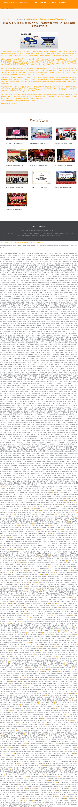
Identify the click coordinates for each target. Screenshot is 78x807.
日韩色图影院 (19, 615)
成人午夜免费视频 (28, 274)
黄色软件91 (69, 339)
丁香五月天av (39, 430)
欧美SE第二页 (21, 393)
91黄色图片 (24, 506)
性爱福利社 (65, 525)
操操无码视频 (40, 387)
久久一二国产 (66, 599)
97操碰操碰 (16, 664)
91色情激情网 (74, 282)
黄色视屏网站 (38, 341)
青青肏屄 (45, 633)
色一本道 (24, 590)
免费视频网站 (43, 420)
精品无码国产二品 (27, 426)
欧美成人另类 (22, 549)
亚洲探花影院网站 (65, 601)
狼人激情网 (48, 432)
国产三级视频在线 (25, 444)
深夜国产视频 (47, 440)
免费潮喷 (12, 304)
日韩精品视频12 (21, 496)
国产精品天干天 (47, 274)
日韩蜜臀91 (11, 640)
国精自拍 (23, 633)
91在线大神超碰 (70, 617)
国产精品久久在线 (38, 523)
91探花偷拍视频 (23, 489)
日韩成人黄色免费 (46, 658)
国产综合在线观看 (27, 255)
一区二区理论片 (59, 545)
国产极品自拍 (9, 426)
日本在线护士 (38, 333)
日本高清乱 (11, 500)
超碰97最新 (22, 510)
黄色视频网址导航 (46, 339)
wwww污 (44, 514)
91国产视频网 (72, 370)
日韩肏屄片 (39, 666)
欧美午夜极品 (55, 269)
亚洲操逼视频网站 (71, 634)
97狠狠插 (68, 399)
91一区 (45, 415)
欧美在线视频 (63, 335)
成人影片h (18, 323)
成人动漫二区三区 (42, 385)
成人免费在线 (15, 343)
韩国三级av (15, 564)
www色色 (32, 619)
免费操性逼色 (16, 520)
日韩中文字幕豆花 (34, 568)
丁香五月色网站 (41, 257)
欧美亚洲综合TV (20, 658)
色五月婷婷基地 (70, 652)
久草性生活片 (29, 494)
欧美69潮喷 (44, 284)
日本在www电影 (53, 642)
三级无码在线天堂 (41, 391)
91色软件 (54, 553)
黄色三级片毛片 (24, 329)
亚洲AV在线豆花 (51, 422)
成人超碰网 (56, 634)
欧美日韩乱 (56, 370)
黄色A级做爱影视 (62, 588)
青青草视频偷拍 (68, 623)
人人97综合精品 (63, 358)
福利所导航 (17, 430)
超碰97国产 (54, 588)
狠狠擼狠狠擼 (7, 450)
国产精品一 (13, 617)
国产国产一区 (13, 284)
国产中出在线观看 (14, 662)
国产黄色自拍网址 (72, 644)
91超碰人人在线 (67, 648)
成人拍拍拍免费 (11, 317)
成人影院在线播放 (48, 278)
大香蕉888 (16, 627)
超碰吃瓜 (16, 341)
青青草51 (46, 407)
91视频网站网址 (62, 592)
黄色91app (53, 494)
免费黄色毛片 (37, 269)
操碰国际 (58, 633)
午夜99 (16, 401)
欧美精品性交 (14, 288)
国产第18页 (32, 625)
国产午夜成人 (55, 300)
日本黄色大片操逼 (63, 531)
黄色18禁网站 (68, 356)
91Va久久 (39, 582)
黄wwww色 (30, 278)
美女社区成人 (69, 393)
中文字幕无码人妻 (67, 274)
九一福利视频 (28, 537)
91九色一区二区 (6, 510)
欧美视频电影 (50, 450)
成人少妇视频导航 (72, 313)
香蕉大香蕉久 (33, 553)
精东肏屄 (13, 572)
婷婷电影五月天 (20, 613)
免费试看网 (14, 650)
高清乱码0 (56, 319)
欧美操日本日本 (9, 553)
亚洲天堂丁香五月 (50, 354)
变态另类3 (51, 594)
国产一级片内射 (4, 269)
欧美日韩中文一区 (49, 309)
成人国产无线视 (47, 389)
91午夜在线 (59, 438)
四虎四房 (44, 422)
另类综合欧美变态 (37, 543)
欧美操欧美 (51, 518)
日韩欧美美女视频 (41, 383)
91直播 (30, 325)
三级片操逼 (69, 636)
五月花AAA (69, 568)
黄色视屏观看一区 (21, 531)
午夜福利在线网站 (23, 325)
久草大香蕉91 (51, 590)
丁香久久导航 (51, 543)
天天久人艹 (27, 617)
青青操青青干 (32, 450)
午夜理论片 (8, 440)
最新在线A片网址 (29, 341)
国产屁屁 (40, 274)
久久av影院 (8, 518)
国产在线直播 (15, 387)
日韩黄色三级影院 (9, 605)
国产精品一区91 (31, 424)
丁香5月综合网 (25, 339)
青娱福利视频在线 (48, 580)
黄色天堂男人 (41, 294)
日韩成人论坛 (68, 527)
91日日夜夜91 (22, 276)
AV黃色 (10, 601)
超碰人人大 (35, 527)
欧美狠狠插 (56, 362)
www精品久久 (47, 597)
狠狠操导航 (45, 572)
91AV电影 (43, 574)
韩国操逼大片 (45, 522)
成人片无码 (36, 413)
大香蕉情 (15, 601)
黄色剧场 (6, 492)
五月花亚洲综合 (7, 333)
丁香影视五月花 (60, 383)
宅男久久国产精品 (49, 395)
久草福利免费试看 (50, 418)
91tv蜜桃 (5, 638)
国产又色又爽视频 (63, 650)
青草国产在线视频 (24, 271)
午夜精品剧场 (57, 640)
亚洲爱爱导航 (17, 625)
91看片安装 (56, 498)
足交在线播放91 (32, 257)
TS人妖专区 (6, 644)
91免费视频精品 (35, 444)
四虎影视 (32, 311)
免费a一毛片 (35, 335)
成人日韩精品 (7, 424)
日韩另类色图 (69, 595)
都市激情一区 (27, 547)
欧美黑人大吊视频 (69, 625)
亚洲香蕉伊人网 (11, 613)
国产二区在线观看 (56, 253)
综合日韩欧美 (68, 280)
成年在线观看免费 (61, 451)
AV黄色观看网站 (55, 298)
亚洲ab (65, 313)
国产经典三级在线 (65, 331)
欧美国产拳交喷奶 (23, 309)
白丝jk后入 (9, 525)
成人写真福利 (62, 341)
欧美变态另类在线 (62, 553)
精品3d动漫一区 (65, 492)
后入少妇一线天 (40, 625)
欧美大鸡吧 (35, 418)
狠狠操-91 (70, 360)
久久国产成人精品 (65, 348)
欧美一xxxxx (61, 282)
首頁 (36, 2)
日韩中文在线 (57, 294)
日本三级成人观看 (59, 380)
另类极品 (46, 489)
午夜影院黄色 (10, 667)
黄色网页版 (17, 539)
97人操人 (38, 549)
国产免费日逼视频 (11, 523)
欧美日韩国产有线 (48, 586)
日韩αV (17, 533)
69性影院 (22, 282)
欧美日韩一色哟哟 (14, 636)
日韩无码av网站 (16, 506)
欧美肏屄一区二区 (44, 399)
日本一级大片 (3, 253)
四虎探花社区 (18, 667)
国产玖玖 (49, 434)
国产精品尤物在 (27, 335)
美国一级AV (28, 273)
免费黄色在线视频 (48, 424)
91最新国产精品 (48, 323)
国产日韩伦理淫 (54, 453)
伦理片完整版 (26, 331)
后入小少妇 (13, 562)
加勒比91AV (58, 448)
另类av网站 (71, 588)
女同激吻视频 (6, 309)
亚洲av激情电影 (70, 350)
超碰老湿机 (47, 621)
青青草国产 (50, 370)
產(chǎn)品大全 (52, 2)
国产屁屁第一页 (64, 370)
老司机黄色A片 (45, 631)
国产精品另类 (43, 444)
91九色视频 (15, 280)
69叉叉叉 (66, 446)
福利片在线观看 (31, 259)
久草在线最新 (50, 385)
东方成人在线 (66, 325)
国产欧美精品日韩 (43, 652)
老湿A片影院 (17, 378)
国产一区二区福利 (48, 267)
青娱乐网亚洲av (24, 533)
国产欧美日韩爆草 (55, 629)
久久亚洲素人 (59, 543)
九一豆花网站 (11, 533)
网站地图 (2, 247)
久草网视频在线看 (9, 331)
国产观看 (62, 568)
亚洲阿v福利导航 (8, 627)
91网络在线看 (43, 502)
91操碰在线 (57, 261)
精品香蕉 (30, 315)
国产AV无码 (58, 304)
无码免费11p (49, 615)
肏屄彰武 (41, 592)
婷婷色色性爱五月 (56, 508)
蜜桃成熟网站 (3, 496)
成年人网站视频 (4, 409)
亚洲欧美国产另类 (71, 450)
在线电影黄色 (45, 549)
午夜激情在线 (67, 559)
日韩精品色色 (20, 603)
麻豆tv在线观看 (43, 315)
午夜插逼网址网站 (36, 617)
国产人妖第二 (11, 323)
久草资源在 (55, 374)
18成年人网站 (30, 313)
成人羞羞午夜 (30, 631)
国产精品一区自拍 (67, 385)
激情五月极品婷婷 (51, 259)
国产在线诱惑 (53, 413)
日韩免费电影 (35, 317)
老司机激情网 (14, 561)
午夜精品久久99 (67, 520)
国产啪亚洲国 (20, 399)
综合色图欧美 (47, 578)
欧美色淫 (41, 271)
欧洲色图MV (28, 527)
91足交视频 (21, 650)
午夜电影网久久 (34, 286)
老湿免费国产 (21, 599)
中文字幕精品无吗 (17, 541)
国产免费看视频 (56, 376)
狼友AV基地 (5, 662)
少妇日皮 (73, 539)
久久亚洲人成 (62, 321)
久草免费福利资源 (61, 562)
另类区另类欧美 (7, 356)
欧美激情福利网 (17, 446)
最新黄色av (65, 428)
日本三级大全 (62, 374)
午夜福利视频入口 (7, 599)
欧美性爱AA (9, 516)
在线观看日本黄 (7, 368)
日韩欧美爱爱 (38, 329)
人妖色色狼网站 (16, 588)
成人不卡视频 (37, 564)
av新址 (67, 590)
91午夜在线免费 (55, 352)
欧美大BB (60, 311)
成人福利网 (15, 525)
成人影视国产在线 (40, 327)
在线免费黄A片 (8, 274)
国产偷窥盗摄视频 (21, 265)
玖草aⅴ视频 (51, 527)
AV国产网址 (50, 574)
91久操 (9, 319)
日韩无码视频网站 (43, 378)
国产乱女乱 (75, 401)
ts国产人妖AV (25, 648)
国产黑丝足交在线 (72, 629)
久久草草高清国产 (38, 638)
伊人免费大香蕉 (48, 492)
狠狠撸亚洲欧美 (49, 261)
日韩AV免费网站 (36, 541)
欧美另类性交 (40, 611)
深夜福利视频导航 (9, 619)
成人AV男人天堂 (65, 613)
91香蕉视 (73, 265)
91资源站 (73, 640)
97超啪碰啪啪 (31, 489)
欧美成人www (51, 564)
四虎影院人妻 (22, 557)
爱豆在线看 (51, 345)
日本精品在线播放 (27, 417)
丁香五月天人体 (24, 551)
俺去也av (53, 533)
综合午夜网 (11, 609)
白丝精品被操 (32, 512)
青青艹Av (54, 537)
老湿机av (28, 599)
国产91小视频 (3, 631)
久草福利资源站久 (8, 535)
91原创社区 (16, 358)
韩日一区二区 (46, 276)
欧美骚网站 (58, 417)
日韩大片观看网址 (27, 317)
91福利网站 (63, 634)
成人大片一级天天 (66, 409)
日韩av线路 (58, 561)
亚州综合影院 (33, 504)
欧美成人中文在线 (30, 562)
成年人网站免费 (6, 391)
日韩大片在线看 (53, 321)
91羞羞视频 (42, 317)
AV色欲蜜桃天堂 (23, 487)
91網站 (45, 504)
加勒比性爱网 (15, 271)
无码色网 (22, 502)
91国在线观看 (55, 339)
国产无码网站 (32, 407)
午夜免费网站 (56, 601)
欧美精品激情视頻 (66, 549)
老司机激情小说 (55, 660)
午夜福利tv (24, 576)
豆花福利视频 (23, 383)
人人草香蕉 (60, 306)
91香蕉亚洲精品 (41, 362)
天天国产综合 (3, 609)
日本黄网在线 (18, 609)
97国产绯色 (39, 633)
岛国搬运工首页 (54, 366)
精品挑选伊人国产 (57, 578)
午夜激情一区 (28, 646)
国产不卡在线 (7, 280)
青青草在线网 (70, 498)
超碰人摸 (40, 636)
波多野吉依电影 (31, 300)
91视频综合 (61, 500)
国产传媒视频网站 (14, 395)
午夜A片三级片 (48, 348)
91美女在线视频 (4, 296)
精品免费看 (25, 319)
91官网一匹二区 (15, 494)
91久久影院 (69, 286)
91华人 (65, 302)
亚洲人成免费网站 (15, 259)
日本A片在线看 (54, 654)
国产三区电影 (9, 420)
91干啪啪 (25, 450)
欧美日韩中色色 (61, 605)
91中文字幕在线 (13, 306)
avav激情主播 (23, 564)
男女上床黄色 (57, 574)
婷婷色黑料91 (27, 490)
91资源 (62, 664)
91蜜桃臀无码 (12, 490)
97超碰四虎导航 (51, 617)
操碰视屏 (56, 286)
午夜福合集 (70, 514)
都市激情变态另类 (53, 378)
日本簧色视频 (47, 487)
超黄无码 (65, 413)
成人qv (76, 646)
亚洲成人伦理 (41, 553)
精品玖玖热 (10, 557)
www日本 (20, 642)
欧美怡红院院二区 (50, 280)
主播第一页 (3, 337)
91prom (32, 662)
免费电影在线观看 (58, 313)
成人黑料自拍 (71, 376)
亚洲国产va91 (30, 557)
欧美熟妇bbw (55, 627)
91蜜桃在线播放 (45, 510)
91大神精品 (41, 280)
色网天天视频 (53, 541)
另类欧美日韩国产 (54, 522)
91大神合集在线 (44, 490)
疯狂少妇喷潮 (35, 399)
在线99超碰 (24, 634)
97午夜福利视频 (13, 300)
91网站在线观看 (24, 627)
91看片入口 (22, 428)
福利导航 (55, 346)
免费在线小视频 (22, 306)
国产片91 (4, 329)
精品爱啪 (17, 570)
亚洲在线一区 (30, 609)
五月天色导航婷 (57, 570)
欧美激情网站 (10, 545)
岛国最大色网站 (17, 426)
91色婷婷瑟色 (25, 323)
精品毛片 (57, 381)
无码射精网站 (23, 313)
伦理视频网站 (60, 356)
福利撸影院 (71, 309)
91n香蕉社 (27, 619)
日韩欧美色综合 (61, 393)
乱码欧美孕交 (24, 333)
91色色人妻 (63, 323)
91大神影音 (25, 667)
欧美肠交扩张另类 (44, 335)
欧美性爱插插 (10, 286)
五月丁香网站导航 (49, 545)
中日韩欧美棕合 (43, 527)
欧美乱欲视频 (10, 341)
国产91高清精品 (39, 267)
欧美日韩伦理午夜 (11, 442)
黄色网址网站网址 (28, 420)
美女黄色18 (41, 380)
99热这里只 (69, 597)
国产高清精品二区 (65, 261)
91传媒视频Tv (39, 518)
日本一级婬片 (65, 257)
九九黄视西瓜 (17, 512)
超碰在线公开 (34, 411)
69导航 (16, 557)
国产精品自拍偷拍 (26, 378)
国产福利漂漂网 (63, 607)
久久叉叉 (62, 381)
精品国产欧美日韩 (45, 584)
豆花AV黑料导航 (57, 512)
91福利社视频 (48, 346)
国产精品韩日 (58, 518)
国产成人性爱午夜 (5, 562)
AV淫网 (45, 518)
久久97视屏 (23, 570)
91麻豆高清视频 (45, 646)
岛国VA (33, 640)
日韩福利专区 (15, 424)
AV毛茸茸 (41, 545)
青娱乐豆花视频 (66, 539)
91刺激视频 (54, 440)
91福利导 (60, 654)
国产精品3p (63, 401)
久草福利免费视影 (29, 455)
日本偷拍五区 (25, 504)
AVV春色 (53, 625)
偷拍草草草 (63, 399)
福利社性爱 (6, 582)
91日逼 (21, 436)
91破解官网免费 (41, 664)
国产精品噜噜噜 (19, 619)
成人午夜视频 (53, 356)
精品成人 (59, 494)
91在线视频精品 (25, 621)
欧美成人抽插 (55, 611)
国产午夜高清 (34, 380)
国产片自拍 (44, 331)
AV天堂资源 (71, 553)
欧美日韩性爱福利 (41, 381)
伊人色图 (11, 539)
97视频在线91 (39, 489)
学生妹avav (12, 350)
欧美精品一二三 (48, 607)
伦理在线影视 (16, 381)
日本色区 (38, 629)
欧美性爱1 (53, 638)
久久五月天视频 (44, 609)
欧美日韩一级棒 (43, 559)
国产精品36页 (7, 494)
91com (4, 389)
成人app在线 (39, 292)
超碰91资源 (61, 343)
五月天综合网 (13, 646)
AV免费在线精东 (12, 496)
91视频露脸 (51, 652)
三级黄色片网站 (12, 374)
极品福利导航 (61, 432)
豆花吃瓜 (68, 489)
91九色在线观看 (60, 407)
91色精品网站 (63, 658)
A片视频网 (41, 358)
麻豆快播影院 (43, 623)
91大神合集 (3, 317)
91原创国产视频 (19, 304)
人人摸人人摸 (58, 525)
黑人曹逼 (40, 498)
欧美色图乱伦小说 (16, 356)
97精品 (71, 646)
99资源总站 (15, 592)
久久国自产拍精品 (48, 319)
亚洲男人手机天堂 (57, 576)
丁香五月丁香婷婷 (71, 430)
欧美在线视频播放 (18, 411)
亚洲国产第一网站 (16, 368)
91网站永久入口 (68, 543)
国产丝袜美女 (42, 286)
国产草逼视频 (47, 636)
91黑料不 (2, 426)
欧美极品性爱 (56, 516)
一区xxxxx (11, 267)
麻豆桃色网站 (62, 450)
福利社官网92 (74, 494)
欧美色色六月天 (72, 269)
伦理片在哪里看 (41, 374)
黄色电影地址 (29, 638)
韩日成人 (8, 405)
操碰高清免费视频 (42, 304)
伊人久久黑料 (25, 529)
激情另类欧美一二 (36, 393)
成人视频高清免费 (7, 381)
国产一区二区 (58, 257)
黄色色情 (69, 621)
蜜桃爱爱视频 (58, 265)
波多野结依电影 (49, 271)
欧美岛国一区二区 (19, 372)
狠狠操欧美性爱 (22, 348)
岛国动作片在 (43, 364)
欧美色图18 (29, 502)
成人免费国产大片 (50, 368)
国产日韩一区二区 (72, 302)
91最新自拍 (62, 339)
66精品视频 (31, 368)
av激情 (18, 634)
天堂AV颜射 (63, 629)
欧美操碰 (58, 420)
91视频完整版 (60, 638)
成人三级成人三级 (9, 308)
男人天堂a (64, 551)
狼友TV (39, 551)
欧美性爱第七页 (72, 650)
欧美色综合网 (6, 263)
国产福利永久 (14, 257)
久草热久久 (44, 590)
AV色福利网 (62, 547)
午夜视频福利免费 (48, 446)
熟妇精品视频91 (28, 584)
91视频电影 (66, 278)
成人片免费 (6, 376)
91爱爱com (32, 339)
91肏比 (3, 420)
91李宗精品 (11, 407)
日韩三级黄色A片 (69, 319)
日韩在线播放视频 (56, 409)
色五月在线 (51, 572)
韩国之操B (40, 504)
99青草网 (44, 564)
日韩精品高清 (63, 362)
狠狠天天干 (34, 613)
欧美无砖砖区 (39, 588)
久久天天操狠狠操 (18, 594)
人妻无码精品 (65, 267)
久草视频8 (68, 346)
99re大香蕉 (18, 504)
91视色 (16, 325)
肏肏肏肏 (25, 607)
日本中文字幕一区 (62, 440)
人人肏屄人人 (44, 603)
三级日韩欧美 (27, 376)
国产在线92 (38, 514)
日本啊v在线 (10, 576)
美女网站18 (34, 660)
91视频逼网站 (33, 664)
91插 (66, 407)
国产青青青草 (25, 446)
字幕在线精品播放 (70, 378)
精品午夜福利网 (10, 415)
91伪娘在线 (60, 559)
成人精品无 (50, 415)
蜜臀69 (61, 487)
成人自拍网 (48, 553)
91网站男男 (21, 527)
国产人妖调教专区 (19, 498)
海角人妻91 (25, 512)
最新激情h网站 (32, 395)
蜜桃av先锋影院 (21, 523)
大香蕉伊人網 (70, 504)
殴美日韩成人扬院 (65, 564)
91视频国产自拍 (55, 308)
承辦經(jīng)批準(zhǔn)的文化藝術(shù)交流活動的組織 (37, 233)
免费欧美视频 (10, 372)
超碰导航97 (23, 586)
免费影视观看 (47, 308)
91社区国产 (3, 255)
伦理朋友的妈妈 (62, 366)
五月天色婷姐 (14, 549)
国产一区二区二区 (11, 265)
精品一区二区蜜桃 (39, 607)
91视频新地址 (15, 436)
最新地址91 (62, 636)
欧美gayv (67, 282)
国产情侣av (41, 660)
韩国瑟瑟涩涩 (58, 599)
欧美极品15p (5, 489)
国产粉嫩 (50, 405)
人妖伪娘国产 (56, 644)
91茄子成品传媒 (50, 619)
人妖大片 (47, 426)
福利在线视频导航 (68, 438)
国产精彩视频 (49, 286)
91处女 (34, 325)
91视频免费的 (11, 597)
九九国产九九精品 (41, 619)
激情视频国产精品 (60, 284)
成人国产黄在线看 (10, 658)
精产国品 (24, 389)
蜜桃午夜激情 (14, 345)
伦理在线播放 (57, 267)
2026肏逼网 (56, 586)
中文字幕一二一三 (57, 520)
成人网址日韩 (5, 586)
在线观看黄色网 (62, 442)
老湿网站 (58, 619)
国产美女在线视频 (65, 308)
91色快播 (64, 309)
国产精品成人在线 (16, 319)
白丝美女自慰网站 (40, 448)
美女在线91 (67, 537)
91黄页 (75, 607)
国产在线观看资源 (28, 296)
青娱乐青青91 (71, 551)
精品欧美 (32, 442)
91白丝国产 (57, 664)
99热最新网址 (27, 543)
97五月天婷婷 (34, 346)
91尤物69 (7, 345)
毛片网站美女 (25, 438)
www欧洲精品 (72, 566)
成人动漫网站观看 (31, 265)
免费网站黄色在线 (35, 352)
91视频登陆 (64, 644)
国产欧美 (61, 319)
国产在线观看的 (31, 448)
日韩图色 (39, 586)
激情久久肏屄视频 (46, 500)
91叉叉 (57, 564)
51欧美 (11, 296)
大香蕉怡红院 (25, 654)
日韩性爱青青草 (9, 504)
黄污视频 (29, 580)
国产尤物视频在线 (5, 428)
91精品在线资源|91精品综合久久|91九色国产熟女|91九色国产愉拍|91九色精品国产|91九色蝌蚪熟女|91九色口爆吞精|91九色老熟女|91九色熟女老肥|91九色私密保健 (38, 475)
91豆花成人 (10, 389)
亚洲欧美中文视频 (71, 453)
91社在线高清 (53, 306)
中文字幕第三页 (32, 309)
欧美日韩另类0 (59, 302)
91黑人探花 (53, 549)
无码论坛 (14, 599)
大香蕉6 (69, 533)
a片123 (2, 387)
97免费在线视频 (62, 555)
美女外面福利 (55, 658)
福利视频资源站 (45, 255)
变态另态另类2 (4, 407)
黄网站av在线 (72, 448)
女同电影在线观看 (16, 453)
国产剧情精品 (59, 259)
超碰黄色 (53, 562)
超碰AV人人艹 (39, 508)
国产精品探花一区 (39, 368)
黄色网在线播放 (42, 438)
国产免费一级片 (36, 255)
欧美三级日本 (15, 385)
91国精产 (27, 603)
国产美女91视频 (4, 444)
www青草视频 (15, 574)
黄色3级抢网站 (50, 257)
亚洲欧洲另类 (25, 625)
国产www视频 (44, 405)
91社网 (57, 354)
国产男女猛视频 (58, 405)
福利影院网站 (64, 292)
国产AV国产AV (10, 261)
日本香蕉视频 (49, 529)
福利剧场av (18, 529)
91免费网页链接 (58, 529)
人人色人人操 (21, 646)
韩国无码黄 (5, 498)
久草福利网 (27, 660)
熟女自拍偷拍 (29, 360)
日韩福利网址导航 (34, 397)
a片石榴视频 (58, 535)
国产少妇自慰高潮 (24, 662)
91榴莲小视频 (24, 302)
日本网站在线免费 (5, 304)
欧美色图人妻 (20, 269)
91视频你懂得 (16, 329)
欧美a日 (39, 572)
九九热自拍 (36, 559)
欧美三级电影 (16, 422)
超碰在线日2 (62, 504)
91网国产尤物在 (26, 453)
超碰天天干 (36, 502)
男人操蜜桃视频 (14, 313)
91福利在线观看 (4, 652)
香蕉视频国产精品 (32, 389)
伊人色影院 (32, 578)
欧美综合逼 (25, 572)
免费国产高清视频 (19, 434)
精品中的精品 (64, 294)
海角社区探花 (52, 603)
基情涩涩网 (11, 339)
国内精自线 (26, 261)
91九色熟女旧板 (71, 523)
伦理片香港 (55, 432)
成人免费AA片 (4, 601)
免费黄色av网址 (20, 403)
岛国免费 (70, 358)
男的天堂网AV (19, 335)
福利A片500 (73, 574)
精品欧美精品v (51, 420)
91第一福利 (55, 487)
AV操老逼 (9, 578)
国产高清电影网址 (19, 352)
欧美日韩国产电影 (33, 525)
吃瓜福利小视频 (31, 306)
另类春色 (74, 506)
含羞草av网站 (67, 487)
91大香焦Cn (66, 662)
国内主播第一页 (9, 352)
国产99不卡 (25, 368)
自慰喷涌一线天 (59, 527)
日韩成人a (4, 448)
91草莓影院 (26, 286)
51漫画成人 (17, 339)
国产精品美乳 (6, 313)
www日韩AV (12, 660)
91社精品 (37, 500)
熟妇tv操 (73, 529)
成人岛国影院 (33, 385)
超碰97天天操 (30, 508)
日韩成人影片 (11, 335)
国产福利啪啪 (66, 311)
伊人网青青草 (40, 325)
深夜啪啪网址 (49, 667)
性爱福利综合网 (53, 555)
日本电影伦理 (26, 380)
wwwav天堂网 (24, 611)
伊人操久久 (35, 547)
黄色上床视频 (34, 642)
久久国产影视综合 (35, 284)
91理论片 (32, 381)
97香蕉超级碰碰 (72, 372)
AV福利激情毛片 (33, 438)
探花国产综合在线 (42, 605)
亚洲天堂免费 (20, 617)
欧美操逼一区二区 (37, 601)
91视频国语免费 (11, 531)
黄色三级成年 (19, 354)
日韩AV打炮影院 (32, 506)
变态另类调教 (31, 666)
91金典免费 (8, 385)
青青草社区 (38, 658)
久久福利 (68, 374)
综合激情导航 (32, 582)
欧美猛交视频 (20, 290)
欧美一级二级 (60, 623)
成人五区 (10, 607)
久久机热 (29, 294)
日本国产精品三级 (20, 514)
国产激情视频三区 (71, 397)
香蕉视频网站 (14, 527)
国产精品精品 (67, 654)
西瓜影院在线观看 (29, 290)
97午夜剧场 (8, 541)
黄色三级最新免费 (70, 432)
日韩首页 (17, 611)
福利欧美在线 (29, 413)
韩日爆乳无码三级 (30, 298)
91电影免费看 (47, 576)
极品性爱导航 (14, 309)
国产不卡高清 (33, 343)
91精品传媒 (70, 642)
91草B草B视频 (46, 288)
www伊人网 (37, 590)
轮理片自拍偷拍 (32, 383)
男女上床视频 (41, 613)
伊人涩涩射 (38, 339)
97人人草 (64, 523)
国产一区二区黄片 (10, 370)
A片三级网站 (61, 346)
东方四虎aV (31, 518)
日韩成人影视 (6, 288)
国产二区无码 (41, 436)
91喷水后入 (17, 576)
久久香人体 (70, 555)
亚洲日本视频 (26, 327)
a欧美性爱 (56, 506)
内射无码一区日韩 (68, 572)
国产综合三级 (47, 539)
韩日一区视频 (13, 522)
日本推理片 (41, 376)
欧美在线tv (34, 403)
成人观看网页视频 (58, 580)
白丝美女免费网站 (38, 263)
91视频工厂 (62, 489)
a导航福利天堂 (67, 518)
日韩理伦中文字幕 (62, 582)
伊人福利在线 (23, 574)
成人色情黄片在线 (59, 329)
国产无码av (11, 378)
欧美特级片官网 (11, 568)
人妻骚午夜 (5, 615)
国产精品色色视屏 (46, 300)
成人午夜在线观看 (54, 255)
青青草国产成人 (45, 282)
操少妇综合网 (5, 551)
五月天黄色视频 (33, 648)
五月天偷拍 (5, 490)
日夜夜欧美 (65, 327)
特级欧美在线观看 (54, 296)
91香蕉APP (21, 253)
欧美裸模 (13, 273)
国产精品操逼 (41, 520)
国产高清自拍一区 (69, 403)
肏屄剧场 (42, 516)
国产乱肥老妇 (57, 395)
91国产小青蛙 (3, 315)
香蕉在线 (26, 498)
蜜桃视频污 (72, 522)
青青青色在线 (3, 584)
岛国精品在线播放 (71, 451)
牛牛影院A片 (34, 378)
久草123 (22, 413)
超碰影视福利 (29, 522)
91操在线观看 (47, 409)
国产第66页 (14, 360)
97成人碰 (41, 535)
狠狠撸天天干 (14, 510)
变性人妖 (7, 257)
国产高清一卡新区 (33, 302)
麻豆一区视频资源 (63, 510)
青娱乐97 (59, 662)
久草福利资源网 (58, 325)
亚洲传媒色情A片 (14, 656)
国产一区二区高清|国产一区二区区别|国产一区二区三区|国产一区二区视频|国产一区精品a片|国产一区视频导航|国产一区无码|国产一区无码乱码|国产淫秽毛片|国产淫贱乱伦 (38, 467)
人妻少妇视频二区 (51, 350)
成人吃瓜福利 (28, 304)
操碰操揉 (33, 451)
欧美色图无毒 (13, 492)
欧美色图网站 (6, 623)
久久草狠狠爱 (21, 522)
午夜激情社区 (55, 557)
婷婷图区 (11, 498)
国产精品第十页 (73, 525)
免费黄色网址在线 (72, 335)
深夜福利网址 (49, 327)
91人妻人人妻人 (52, 605)
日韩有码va (11, 555)
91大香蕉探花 (65, 574)
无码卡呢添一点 (40, 561)
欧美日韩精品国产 (38, 539)
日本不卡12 (37, 650)
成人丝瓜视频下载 (9, 278)
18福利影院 (3, 298)
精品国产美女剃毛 (71, 271)
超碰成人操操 (12, 290)
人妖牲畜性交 (47, 627)
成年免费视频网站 (7, 327)
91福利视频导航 (71, 300)
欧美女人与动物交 (48, 263)
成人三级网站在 (62, 337)
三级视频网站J (24, 430)
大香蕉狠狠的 (68, 500)
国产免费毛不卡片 (57, 434)
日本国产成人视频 (30, 428)
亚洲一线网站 (44, 650)
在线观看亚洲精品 (69, 329)
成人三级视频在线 (25, 381)
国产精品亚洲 (11, 354)
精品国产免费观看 (24, 343)
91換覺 (72, 576)
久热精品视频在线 (62, 541)
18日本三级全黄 (47, 430)
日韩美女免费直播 (66, 415)
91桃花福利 (18, 633)
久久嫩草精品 (9, 625)
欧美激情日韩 (68, 368)
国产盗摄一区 (51, 502)
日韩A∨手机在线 (29, 514)
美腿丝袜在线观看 (55, 401)
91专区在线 (3, 346)
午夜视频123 (34, 376)
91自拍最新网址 (36, 282)
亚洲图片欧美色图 (24, 561)
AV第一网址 (48, 520)
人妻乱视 (7, 292)
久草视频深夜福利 (14, 397)
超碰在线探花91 (23, 592)
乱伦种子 (40, 253)
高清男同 (47, 453)
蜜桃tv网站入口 (7, 360)
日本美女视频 (50, 599)
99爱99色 (66, 646)
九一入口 (74, 527)
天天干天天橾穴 (44, 566)
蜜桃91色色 (35, 358)
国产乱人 (4, 341)
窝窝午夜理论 (5, 397)
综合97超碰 (3, 512)
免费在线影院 (12, 409)
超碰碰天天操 (29, 276)
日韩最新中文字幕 (55, 621)
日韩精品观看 (40, 323)
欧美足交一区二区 (58, 278)
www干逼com (66, 529)
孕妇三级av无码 (52, 393)
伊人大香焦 (71, 516)
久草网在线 (73, 296)
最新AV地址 (26, 555)
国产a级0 (2, 257)
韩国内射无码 (16, 518)
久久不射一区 (9, 664)
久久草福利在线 (14, 487)
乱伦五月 (26, 407)
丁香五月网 (9, 337)
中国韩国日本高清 (5, 284)
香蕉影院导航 (62, 631)
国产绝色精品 (30, 348)
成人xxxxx (2, 403)
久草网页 (24, 364)
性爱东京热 (16, 337)
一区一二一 (43, 599)
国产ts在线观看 (29, 409)
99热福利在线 (52, 559)
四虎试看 (45, 292)
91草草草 (63, 621)
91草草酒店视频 (38, 276)
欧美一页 (8, 453)
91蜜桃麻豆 (73, 599)
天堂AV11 (40, 487)
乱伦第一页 (29, 350)
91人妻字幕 (37, 662)
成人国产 (50, 504)
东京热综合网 (11, 566)
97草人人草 (59, 648)
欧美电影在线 (33, 374)
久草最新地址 (7, 595)
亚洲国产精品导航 (34, 271)
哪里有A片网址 (17, 389)
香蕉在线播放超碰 (18, 516)
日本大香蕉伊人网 (62, 656)
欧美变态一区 (17, 255)
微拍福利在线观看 (12, 253)
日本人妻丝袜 (15, 580)
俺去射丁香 (21, 537)
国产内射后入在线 (18, 420)
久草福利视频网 (13, 276)
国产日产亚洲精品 (44, 306)
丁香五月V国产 (8, 383)
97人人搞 (13, 559)
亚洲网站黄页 (33, 551)
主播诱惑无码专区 (41, 450)
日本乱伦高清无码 (38, 440)
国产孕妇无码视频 (69, 436)
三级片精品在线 (49, 613)
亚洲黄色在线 (36, 646)
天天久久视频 (72, 531)
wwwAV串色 (70, 627)
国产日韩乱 (70, 592)
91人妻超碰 (10, 512)
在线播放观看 (25, 374)
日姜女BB (28, 510)
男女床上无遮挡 (53, 650)
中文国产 (56, 667)
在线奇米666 (48, 516)
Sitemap (57, 235)
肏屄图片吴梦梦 (24, 664)
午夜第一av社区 (65, 660)
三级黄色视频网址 (9, 401)
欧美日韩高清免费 (61, 397)
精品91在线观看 (8, 594)
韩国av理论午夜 (69, 611)
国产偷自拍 (28, 601)
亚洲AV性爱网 (55, 636)
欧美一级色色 (65, 609)
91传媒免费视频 (6, 561)
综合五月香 (32, 292)
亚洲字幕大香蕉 (4, 508)
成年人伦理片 (65, 426)
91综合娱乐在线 (39, 492)
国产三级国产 (16, 346)
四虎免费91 (72, 288)
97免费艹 (29, 364)
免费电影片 (32, 329)
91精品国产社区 (43, 397)
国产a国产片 (41, 615)
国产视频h (19, 652)
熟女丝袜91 (32, 627)
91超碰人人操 (18, 555)
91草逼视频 (32, 446)
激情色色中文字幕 (19, 584)
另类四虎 (72, 278)
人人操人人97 (16, 621)
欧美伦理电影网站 (40, 298)
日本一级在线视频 (73, 317)
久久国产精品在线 (9, 611)
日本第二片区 (15, 440)
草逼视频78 (22, 337)
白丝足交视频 (58, 572)
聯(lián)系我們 (62, 2)
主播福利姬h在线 (71, 337)
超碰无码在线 (52, 397)
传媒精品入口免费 (15, 551)
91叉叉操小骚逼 (21, 418)
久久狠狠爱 (46, 582)
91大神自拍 (24, 259)
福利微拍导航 (20, 562)
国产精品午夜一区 (57, 274)
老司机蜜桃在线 (11, 298)
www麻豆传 (54, 666)
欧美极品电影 (3, 294)
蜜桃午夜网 (49, 374)
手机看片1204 (58, 309)
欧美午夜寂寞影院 (47, 341)
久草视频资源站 (24, 292)
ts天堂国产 (14, 623)
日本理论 (34, 415)
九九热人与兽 (47, 508)
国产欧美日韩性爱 (34, 667)
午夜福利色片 (49, 496)
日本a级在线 (47, 442)
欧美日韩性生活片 (57, 389)
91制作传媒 (48, 343)
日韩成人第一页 (12, 294)
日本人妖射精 (5, 350)
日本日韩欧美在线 (40, 428)
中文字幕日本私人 (47, 601)
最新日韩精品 (63, 300)
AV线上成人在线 (51, 514)
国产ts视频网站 (6, 362)
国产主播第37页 (12, 417)
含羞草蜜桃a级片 (61, 514)
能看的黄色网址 (45, 455)
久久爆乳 (17, 502)
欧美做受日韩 (37, 290)
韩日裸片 (51, 525)
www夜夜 (27, 613)
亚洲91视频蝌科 (14, 582)
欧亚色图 (55, 504)
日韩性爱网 (65, 512)
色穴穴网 (56, 607)
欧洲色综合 (60, 646)
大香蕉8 (72, 609)
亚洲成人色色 (20, 660)
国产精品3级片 (33, 261)
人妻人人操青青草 (21, 631)
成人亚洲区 (46, 329)
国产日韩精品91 (6, 282)
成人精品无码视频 (46, 269)
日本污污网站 (25, 578)
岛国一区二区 (35, 364)
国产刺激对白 (10, 451)
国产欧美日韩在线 (25, 346)
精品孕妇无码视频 (39, 348)
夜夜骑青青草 (12, 269)
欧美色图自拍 (67, 580)
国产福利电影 (3, 335)
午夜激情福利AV (70, 605)
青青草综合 (7, 549)
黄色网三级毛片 (57, 428)
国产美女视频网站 (15, 362)
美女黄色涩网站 (12, 543)
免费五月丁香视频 (62, 372)
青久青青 (19, 417)
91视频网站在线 (15, 282)
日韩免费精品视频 (72, 440)
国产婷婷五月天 (10, 380)
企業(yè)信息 (38, 6)
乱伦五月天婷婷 (45, 401)
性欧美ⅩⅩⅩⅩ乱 (63, 269)
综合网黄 (18, 374)
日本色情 (50, 498)
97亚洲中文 (35, 594)
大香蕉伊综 (26, 568)
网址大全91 (32, 561)
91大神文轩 (61, 537)
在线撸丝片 (50, 315)
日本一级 (6, 395)
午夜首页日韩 (52, 633)
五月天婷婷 (16, 448)
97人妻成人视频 (40, 512)
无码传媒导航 (19, 380)
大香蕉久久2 (46, 562)
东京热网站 (24, 595)
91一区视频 (72, 590)
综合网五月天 (8, 311)
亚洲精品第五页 (64, 352)
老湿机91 (63, 595)
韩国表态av (68, 506)
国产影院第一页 (16, 333)
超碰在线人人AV (40, 496)
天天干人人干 (12, 547)
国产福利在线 (62, 286)
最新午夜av (35, 656)
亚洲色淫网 (30, 564)
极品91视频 (46, 494)
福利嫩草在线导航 (5, 527)
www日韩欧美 (42, 648)
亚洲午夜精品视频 (49, 380)
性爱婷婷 (44, 345)
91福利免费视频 (50, 448)
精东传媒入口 (23, 278)
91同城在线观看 (51, 648)
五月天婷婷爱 (27, 354)
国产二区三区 (28, 253)
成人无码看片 (8, 358)
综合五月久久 (23, 580)
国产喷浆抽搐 (40, 395)
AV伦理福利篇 (18, 605)
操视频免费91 (49, 294)
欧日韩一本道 (45, 654)
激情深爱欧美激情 (53, 360)
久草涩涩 (22, 341)
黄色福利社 (48, 660)
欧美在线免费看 (57, 327)
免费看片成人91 (56, 523)
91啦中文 (31, 654)
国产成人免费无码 (30, 337)
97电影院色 (31, 492)
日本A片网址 (53, 662)
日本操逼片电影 (24, 520)
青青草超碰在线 (24, 636)
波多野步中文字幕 (24, 397)
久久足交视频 (39, 578)
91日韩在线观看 (49, 436)
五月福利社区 (20, 559)
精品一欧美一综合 (49, 535)
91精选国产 (5, 354)
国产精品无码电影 (58, 263)
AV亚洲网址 (56, 331)
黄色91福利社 (59, 444)
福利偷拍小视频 (73, 253)
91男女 (50, 292)
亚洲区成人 (59, 422)
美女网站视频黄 (26, 432)
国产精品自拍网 (20, 597)
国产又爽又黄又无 (49, 325)
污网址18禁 (66, 444)
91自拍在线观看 (73, 267)
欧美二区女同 (23, 424)
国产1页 (59, 549)
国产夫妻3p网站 (66, 535)
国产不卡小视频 (35, 354)
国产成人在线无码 (73, 424)
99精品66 (17, 553)
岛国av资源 (54, 343)
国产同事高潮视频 (56, 539)
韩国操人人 (3, 576)
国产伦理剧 (65, 389)
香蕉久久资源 (60, 625)
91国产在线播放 (58, 387)
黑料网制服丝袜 (26, 652)
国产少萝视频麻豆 (46, 557)
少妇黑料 (70, 607)
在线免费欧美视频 (29, 269)
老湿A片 (50, 570)
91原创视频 (56, 424)
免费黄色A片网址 (46, 273)
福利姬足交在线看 (25, 370)
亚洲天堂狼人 (6, 537)
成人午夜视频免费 (7, 446)
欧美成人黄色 (32, 572)
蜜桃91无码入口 (27, 615)
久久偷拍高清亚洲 (45, 352)
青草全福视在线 (55, 317)
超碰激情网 (58, 613)
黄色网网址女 (35, 321)
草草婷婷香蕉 (10, 529)
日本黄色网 (19, 566)
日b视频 (55, 337)
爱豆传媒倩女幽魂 (72, 304)
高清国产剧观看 (41, 350)
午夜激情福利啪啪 (13, 642)
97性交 (4, 516)
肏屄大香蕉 (40, 533)
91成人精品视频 (49, 265)
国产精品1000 (14, 391)
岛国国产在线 (58, 418)
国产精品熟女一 (54, 288)
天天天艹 (9, 621)
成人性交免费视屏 (55, 568)
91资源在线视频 (18, 366)
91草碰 (56, 315)
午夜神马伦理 (17, 438)
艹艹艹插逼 (6, 348)
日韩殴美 (55, 615)
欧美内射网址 (69, 341)
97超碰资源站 (25, 588)
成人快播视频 (67, 594)
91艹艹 (68, 296)
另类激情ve (14, 537)
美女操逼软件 (18, 545)
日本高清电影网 (39, 313)
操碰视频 (45, 311)
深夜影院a (44, 617)
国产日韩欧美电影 (21, 294)
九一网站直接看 (64, 522)
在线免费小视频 (67, 364)
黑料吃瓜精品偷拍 (73, 315)
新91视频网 (73, 298)
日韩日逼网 (7, 650)
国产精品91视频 (68, 411)
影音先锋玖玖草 (53, 592)
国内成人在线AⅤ (61, 617)
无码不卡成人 (21, 623)
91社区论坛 (27, 352)
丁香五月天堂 (10, 255)
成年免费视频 (62, 453)
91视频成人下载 (24, 362)
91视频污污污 (26, 411)
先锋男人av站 (3, 566)
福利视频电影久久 (70, 383)
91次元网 (62, 506)
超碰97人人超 (70, 562)
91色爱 (14, 403)
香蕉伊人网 (34, 652)
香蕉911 (21, 263)
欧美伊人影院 (19, 321)
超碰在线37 (54, 584)
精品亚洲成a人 (19, 415)
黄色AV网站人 (51, 444)
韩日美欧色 (5, 539)
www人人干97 (33, 533)
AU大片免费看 (11, 590)
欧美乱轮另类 (6, 603)
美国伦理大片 (47, 253)
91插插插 (14, 393)
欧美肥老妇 (28, 403)
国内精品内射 (69, 547)
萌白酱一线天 (37, 401)
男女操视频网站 (72, 582)
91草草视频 (20, 543)
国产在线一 (45, 290)
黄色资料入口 (49, 428)
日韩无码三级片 (31, 576)
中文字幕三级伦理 (66, 508)
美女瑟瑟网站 (26, 545)
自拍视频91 (63, 296)
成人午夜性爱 (46, 666)
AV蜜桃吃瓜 (41, 411)
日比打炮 (4, 621)
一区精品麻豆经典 (18, 296)
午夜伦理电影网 (39, 319)
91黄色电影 (64, 333)
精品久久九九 (34, 545)
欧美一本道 (36, 584)
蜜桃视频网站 (26, 366)
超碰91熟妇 (66, 502)
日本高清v (2, 442)
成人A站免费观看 (43, 555)
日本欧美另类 (8, 506)
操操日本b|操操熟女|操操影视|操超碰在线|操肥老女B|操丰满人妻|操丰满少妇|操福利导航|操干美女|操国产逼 (44, 473)
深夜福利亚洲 (5, 418)
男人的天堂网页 (24, 553)
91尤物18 (5, 547)
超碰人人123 (23, 500)
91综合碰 (69, 401)
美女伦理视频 (64, 253)
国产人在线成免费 (36, 273)
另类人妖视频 (68, 381)
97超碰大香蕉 (72, 263)
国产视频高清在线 (23, 315)
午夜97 (45, 498)
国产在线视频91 (27, 541)
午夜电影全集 (51, 304)
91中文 (32, 366)
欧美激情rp (6, 617)
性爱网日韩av (25, 629)
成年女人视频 (41, 261)
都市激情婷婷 (69, 323)
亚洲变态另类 (52, 656)
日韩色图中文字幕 (54, 566)
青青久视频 (36, 360)
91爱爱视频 (9, 302)
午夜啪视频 (27, 436)
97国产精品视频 (73, 294)
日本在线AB (60, 603)
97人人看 (17, 444)
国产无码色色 (32, 362)
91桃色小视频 (15, 450)
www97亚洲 (3, 529)
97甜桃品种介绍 (7, 393)
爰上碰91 (74, 442)
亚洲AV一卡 (59, 364)
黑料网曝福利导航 (9, 502)
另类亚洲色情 (29, 288)
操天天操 (18, 572)
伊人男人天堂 (5, 522)
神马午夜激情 (28, 559)
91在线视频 (50, 664)
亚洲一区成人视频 (72, 333)
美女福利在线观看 (40, 432)
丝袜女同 (69, 366)
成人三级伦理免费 (69, 259)
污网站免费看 (45, 296)
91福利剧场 (40, 308)
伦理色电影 (74, 518)
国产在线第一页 (73, 512)
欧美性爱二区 (45, 541)
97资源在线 (33, 629)
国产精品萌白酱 (28, 415)
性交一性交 (32, 588)
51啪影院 (67, 615)
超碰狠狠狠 (12, 615)
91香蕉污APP (60, 403)
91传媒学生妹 (53, 582)
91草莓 (26, 434)
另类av (24, 609)
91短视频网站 (50, 417)
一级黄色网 (56, 323)
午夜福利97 (42, 529)
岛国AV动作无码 (22, 300)
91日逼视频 (21, 401)
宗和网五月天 (49, 337)
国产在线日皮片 (9, 438)
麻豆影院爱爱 (57, 345)
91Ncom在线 (27, 594)
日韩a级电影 (29, 405)
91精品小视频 (20, 455)
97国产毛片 (61, 490)
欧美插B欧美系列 (23, 582)
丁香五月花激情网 (44, 372)
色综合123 (37, 574)
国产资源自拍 (62, 597)
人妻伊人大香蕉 (9, 570)
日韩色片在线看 (14, 644)
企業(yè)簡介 (43, 2)
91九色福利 (40, 389)
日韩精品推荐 (58, 385)
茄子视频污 (71, 276)
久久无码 (64, 434)
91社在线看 (65, 405)
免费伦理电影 (22, 345)
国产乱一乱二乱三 (69, 343)
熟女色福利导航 (34, 555)
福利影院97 (19, 568)
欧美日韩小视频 (63, 424)
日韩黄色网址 (16, 383)
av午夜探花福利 (50, 381)
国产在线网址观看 (60, 368)
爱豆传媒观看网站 (60, 280)
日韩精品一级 (56, 492)
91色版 (5, 557)
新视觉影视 (55, 341)
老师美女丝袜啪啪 (43, 656)
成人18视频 (29, 418)
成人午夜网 (35, 294)
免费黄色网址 (24, 422)
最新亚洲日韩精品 (54, 335)
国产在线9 (34, 304)
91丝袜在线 (52, 407)
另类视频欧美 (8, 387)
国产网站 (48, 317)
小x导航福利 (39, 424)
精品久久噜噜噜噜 (9, 633)
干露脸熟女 (54, 442)
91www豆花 (68, 638)
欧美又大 (72, 308)
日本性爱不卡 (63, 667)
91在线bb (35, 615)
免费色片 (23, 539)
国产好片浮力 (3, 319)
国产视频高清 (62, 290)
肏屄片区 (72, 502)
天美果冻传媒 (56, 348)
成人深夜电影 (62, 271)
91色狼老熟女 (71, 666)
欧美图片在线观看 (64, 255)
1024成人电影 (35, 490)
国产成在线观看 (29, 401)
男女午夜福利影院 (7, 422)
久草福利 (14, 274)
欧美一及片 (35, 426)
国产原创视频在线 (53, 290)
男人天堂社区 (44, 570)
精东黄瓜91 (28, 623)
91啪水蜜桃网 (33, 436)
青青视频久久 (26, 640)
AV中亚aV (14, 603)
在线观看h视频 (74, 255)
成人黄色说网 (27, 516)
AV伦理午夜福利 (6, 580)
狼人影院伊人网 (55, 595)
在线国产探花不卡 (67, 570)
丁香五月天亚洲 (65, 417)
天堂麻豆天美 (40, 634)
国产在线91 (50, 331)
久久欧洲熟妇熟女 (37, 580)
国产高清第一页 (49, 387)
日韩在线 (27, 284)
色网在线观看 (11, 631)
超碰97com (12, 652)
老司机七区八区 (54, 489)
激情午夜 (47, 625)
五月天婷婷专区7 (43, 594)
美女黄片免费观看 (68, 422)
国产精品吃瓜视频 (18, 535)
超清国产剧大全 (4, 306)
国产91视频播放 (33, 487)
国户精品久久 (3, 514)
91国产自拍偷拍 (14, 263)
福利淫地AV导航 (32, 634)
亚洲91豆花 (35, 535)
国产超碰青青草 (41, 644)
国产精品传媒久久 (44, 642)
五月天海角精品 (54, 631)
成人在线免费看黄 (32, 387)
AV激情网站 (11, 514)
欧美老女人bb (17, 308)
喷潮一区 (17, 370)
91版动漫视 (47, 611)
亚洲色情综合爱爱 (45, 568)
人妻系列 (64, 304)
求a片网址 (36, 315)
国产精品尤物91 (58, 594)
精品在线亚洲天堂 (43, 525)
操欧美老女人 (54, 358)
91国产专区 (22, 601)
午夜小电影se (33, 498)
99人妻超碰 (54, 597)
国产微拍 (37, 609)
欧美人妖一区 (36, 570)
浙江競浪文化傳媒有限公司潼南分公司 (16, 2)
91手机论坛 (8, 436)
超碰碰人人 (48, 595)
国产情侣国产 (49, 506)
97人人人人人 (54, 547)
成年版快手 (31, 422)
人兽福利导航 (12, 418)
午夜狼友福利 (8, 654)
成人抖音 (69, 442)
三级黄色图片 (71, 413)
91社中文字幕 (24, 518)
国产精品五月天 (13, 348)
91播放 (56, 450)
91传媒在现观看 (31, 549)
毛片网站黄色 (34, 453)
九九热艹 (2, 520)
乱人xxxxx (59, 413)
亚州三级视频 (7, 574)
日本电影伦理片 (30, 345)
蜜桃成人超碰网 (12, 455)
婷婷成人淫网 (71, 541)
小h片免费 (38, 300)
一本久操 (25, 605)
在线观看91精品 (18, 451)
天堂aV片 (45, 543)
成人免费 (29, 358)
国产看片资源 (42, 302)
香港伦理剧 (18, 317)
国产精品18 (58, 609)
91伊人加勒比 (49, 362)
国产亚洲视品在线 (42, 434)
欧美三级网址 (6, 572)
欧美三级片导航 (16, 648)
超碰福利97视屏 (14, 428)
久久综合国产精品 (33, 592)
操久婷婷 (9, 329)
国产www (59, 426)
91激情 (21, 450)
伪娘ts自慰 (18, 590)
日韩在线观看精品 (9, 364)
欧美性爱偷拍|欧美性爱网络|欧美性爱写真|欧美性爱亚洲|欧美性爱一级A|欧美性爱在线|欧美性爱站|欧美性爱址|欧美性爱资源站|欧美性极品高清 (38, 245)
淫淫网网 (32, 327)
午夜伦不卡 (8, 271)
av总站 (76, 561)
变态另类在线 (66, 576)
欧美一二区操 (32, 611)
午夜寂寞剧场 (39, 597)
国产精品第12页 (69, 380)
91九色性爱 (27, 642)
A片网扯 (69, 656)
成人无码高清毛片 (61, 350)
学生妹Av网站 (6, 259)
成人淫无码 (38, 557)
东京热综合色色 (69, 490)
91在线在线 (8, 520)
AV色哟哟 (42, 354)
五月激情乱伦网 (32, 605)
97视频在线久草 (17, 607)
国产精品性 (35, 253)
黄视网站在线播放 (35, 331)
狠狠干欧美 (10, 346)
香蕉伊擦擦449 (68, 545)
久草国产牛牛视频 (62, 666)
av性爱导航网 (33, 520)
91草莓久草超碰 (70, 284)
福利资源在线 (28, 282)
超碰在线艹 (31, 333)
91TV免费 (60, 584)
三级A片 (34, 417)
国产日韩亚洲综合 (42, 417)
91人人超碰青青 (67, 418)
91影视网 (2, 271)
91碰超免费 (19, 442)
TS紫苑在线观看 (15, 595)
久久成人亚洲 (49, 391)
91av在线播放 (41, 343)
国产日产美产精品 (44, 356)
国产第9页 (12, 376)
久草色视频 (54, 500)
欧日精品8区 (23, 508)
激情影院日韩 (16, 413)
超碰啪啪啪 (47, 547)
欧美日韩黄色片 (73, 405)
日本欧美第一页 (20, 409)
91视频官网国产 (62, 360)
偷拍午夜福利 (48, 634)
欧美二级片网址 (65, 420)
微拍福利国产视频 (56, 273)
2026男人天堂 (32, 644)
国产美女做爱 (35, 623)
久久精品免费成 (31, 496)
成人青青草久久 (33, 636)
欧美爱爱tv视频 (53, 372)
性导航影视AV (64, 317)
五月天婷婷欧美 (52, 311)
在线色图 (29, 570)
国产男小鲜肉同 (56, 292)
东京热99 (40, 547)
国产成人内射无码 (41, 259)
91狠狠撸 (55, 271)
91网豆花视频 (33, 308)
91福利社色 (47, 638)
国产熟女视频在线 (20, 350)
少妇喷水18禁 (28, 372)
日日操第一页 (25, 308)
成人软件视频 (65, 345)
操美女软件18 (37, 522)
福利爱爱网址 (45, 366)
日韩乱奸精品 (71, 658)
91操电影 (40, 415)
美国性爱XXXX (17, 578)
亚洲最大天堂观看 (30, 597)
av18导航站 (49, 644)
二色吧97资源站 (50, 302)
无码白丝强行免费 (7, 413)
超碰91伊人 (73, 564)
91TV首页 (66, 584)
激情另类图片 (67, 306)
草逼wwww (42, 418)
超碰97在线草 (62, 642)
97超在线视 (36, 420)
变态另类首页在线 (65, 586)
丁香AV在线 (29, 539)
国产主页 (63, 561)
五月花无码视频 (42, 370)
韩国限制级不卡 (4, 636)
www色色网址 (54, 510)
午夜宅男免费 (21, 288)
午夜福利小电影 (16, 654)
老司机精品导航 (39, 595)
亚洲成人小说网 (12, 638)
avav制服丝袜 (9, 629)
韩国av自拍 (69, 557)
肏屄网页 (44, 531)
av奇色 (46, 592)
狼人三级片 (41, 453)
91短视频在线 (23, 448)
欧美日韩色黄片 (18, 286)
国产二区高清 (36, 405)
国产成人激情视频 (63, 315)
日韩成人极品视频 (44, 413)
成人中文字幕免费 (73, 407)
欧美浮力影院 (63, 627)
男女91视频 (62, 378)
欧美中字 (22, 494)
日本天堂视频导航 (23, 280)
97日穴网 (8, 343)
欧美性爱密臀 (28, 399)
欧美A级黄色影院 (51, 383)
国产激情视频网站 (55, 276)
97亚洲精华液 (18, 261)
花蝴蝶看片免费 (28, 263)
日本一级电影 (17, 364)
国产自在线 (48, 358)
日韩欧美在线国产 (65, 298)
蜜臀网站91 (47, 588)
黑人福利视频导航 (60, 652)
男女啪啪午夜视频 (48, 313)
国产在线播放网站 (18, 327)
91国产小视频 (57, 415)
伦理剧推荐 (67, 391)
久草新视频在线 (43, 360)
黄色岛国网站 (54, 282)
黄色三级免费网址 (47, 333)
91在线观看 (65, 448)
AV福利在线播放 (38, 494)
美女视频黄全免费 (64, 354)
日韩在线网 (41, 346)
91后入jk (17, 500)
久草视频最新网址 (44, 321)
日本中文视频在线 (59, 391)
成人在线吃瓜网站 (24, 385)
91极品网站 (40, 621)
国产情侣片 (12, 444)
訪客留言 (46, 6)
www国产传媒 (52, 623)
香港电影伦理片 (56, 333)
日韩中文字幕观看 (23, 257)
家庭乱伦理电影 (37, 288)
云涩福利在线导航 (9, 325)
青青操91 (9, 448)
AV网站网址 (56, 496)
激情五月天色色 (73, 292)
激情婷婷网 (31, 574)
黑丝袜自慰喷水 (19, 407)
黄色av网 (69, 362)
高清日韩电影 (73, 426)
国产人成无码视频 (66, 273)
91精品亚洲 (20, 547)
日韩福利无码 (38, 422)
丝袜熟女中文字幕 (35, 603)
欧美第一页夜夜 (41, 265)
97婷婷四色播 (66, 494)
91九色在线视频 (22, 391)
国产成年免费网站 (13, 315)
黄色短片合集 (12, 634)
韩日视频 (34, 350)
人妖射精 (35, 274)
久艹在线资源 (41, 506)
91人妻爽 (61, 611)
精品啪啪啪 (8, 648)
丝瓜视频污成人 (32, 434)
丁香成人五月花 (27, 321)
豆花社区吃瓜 (64, 516)
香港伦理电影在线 (38, 278)
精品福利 (14, 405)
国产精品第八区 (7, 588)
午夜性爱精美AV (29, 650)
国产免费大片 (23, 440)
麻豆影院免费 (72, 428)
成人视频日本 (64, 276)
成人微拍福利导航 (41, 451)
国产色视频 (45, 393)
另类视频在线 (31, 595)
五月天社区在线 (34, 529)
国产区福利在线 (56, 551)
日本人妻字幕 (26, 566)
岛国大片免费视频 (19, 267)
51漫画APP (35, 372)
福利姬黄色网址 (10, 321)
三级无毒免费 (40, 407)
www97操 (4, 640)
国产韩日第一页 (63, 566)
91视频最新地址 (6, 559)
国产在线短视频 (61, 430)
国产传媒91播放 (23, 525)
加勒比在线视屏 (42, 403)
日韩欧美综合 (5, 666)
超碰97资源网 (38, 531)
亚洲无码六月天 (31, 633)
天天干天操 (63, 498)
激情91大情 (70, 561)
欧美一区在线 (39, 311)
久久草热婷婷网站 (14, 508)
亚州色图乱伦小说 (71, 321)
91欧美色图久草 (65, 640)
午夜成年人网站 (9, 434)
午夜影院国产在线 (39, 409)
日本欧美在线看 (49, 411)
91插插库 (65, 263)
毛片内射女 (28, 393)
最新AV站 (10, 584)
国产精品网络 (71, 434)
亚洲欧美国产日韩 (51, 451)
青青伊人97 (8, 592)
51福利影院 (32, 430)
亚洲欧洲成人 (21, 284)
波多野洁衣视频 (37, 296)
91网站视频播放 (49, 561)
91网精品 (51, 609)
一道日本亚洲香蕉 (29, 267)
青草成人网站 (65, 633)
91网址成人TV (45, 662)
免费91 (37, 306)
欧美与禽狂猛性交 (53, 531)
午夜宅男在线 (72, 345)
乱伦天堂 (54, 430)
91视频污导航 (12, 399)
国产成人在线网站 (15, 292)
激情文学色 (5, 417)
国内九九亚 (38, 654)
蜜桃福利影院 (31, 500)
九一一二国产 (35, 516)
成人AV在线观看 (39, 442)
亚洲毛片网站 (30, 531)
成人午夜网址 (34, 370)
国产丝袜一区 (69, 290)
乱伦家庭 (20, 274)
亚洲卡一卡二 (23, 387)
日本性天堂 (47, 533)
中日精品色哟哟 (66, 578)
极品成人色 (64, 376)
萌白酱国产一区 (20, 273)
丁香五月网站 (48, 376)
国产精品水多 (10, 430)
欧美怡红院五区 (13, 489)
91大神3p (4, 597)
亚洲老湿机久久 (23, 644)
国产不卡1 (73, 662)
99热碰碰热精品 (29, 658)
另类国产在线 (21, 360)
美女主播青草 (16, 311)
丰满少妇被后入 (36, 510)
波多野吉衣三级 (51, 364)
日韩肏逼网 (63, 557)
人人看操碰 (31, 319)
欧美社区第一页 (8, 411)
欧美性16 (51, 329)
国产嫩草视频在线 (58, 446)
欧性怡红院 (29, 523)
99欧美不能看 (17, 629)
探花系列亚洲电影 (46, 537)
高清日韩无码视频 (41, 337)
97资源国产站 (72, 510)
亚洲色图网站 (26, 442)
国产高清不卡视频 (25, 311)
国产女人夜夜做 (67, 387)
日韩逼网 (16, 278)
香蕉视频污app (64, 496)
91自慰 (67, 664)
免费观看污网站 (23, 395)
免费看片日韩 (39, 446)
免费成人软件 (25, 356)
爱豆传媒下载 (7, 432)
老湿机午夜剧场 (48, 640)
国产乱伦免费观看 (54, 399)
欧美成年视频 (26, 451)
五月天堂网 (37, 455)
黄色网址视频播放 (34, 356)
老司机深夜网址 (60, 590)
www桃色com (8, 564)
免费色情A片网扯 (8, 366)
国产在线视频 (38, 366)
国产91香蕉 (49, 512)
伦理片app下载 (51, 284)
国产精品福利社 (47, 523)
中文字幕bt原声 (19, 376)
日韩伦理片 (9, 403)
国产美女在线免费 (51, 403)
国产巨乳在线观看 (64, 288)
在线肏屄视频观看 (32, 586)
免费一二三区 (27, 535)
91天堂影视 (53, 426)
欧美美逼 (58, 533)
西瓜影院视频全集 (59, 436)
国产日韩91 (6, 276)
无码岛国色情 (67, 603)
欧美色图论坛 (16, 302)
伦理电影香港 (23, 358)
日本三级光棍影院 (33, 280)
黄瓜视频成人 (38, 345)
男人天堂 (74, 385)
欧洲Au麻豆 (33, 621)
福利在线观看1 (35, 599)
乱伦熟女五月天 (66, 265)
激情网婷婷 (41, 426)
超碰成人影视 (40, 309)
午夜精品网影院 (18, 331)
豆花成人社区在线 (22, 492)
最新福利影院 (65, 395)
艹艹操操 (48, 298)
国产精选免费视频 (59, 411)
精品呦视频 (30, 440)
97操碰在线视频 (35, 566)
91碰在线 (7, 273)
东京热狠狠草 (32, 323)
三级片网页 (53, 646)
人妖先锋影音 (13, 666)
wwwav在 (30, 607)
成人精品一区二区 (20, 298)
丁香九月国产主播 (16, 432)
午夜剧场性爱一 (36, 537)
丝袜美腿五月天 (65, 619)
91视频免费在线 (51, 438)
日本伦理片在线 (31, 391)
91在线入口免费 (53, 490)
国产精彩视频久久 (15, 586)
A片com (32, 432)
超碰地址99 (20, 490)
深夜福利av (37, 631)
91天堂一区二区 (21, 405)
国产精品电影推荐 (47, 551)
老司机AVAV (58, 502)
